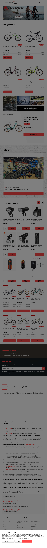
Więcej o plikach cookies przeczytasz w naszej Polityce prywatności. (15, 538)
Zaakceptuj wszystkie (27, 541)
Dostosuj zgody (18, 541)
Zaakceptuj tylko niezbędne (8, 541)
